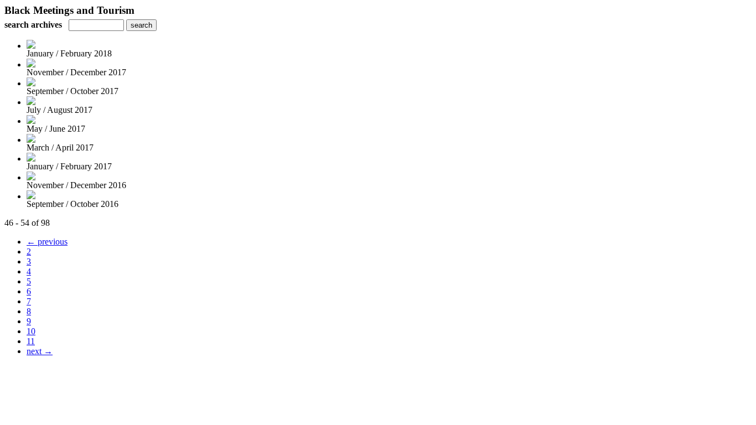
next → (40, 351)
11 (31, 341)
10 (31, 331)
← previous (47, 241)
